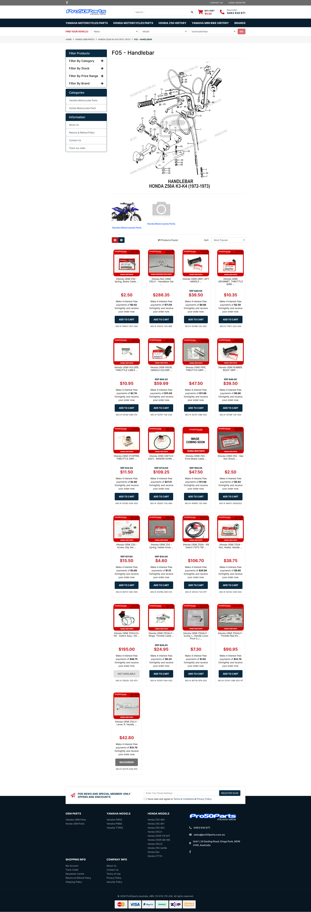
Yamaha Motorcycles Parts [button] (87, 23)
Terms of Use (114, 873)
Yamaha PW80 (114, 823)
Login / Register (236, 2)
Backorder (127, 762)
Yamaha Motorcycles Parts (83, 100)
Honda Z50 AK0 (156, 819)
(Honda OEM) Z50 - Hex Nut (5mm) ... (230, 457)
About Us (74, 124)
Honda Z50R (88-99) (159, 839)
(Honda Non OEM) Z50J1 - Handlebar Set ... (161, 281)
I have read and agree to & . (179, 799)
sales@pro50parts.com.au (209, 834)
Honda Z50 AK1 (156, 823)
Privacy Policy (204, 799)
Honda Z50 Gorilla (157, 848)
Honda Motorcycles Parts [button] (133, 23)
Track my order (77, 148)
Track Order (72, 869)
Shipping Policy (74, 881)
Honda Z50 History (172, 23)
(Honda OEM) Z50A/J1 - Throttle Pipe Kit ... (230, 634)
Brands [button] (239, 23)
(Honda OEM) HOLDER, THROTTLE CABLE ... (126, 368)
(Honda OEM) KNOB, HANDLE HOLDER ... (161, 368)
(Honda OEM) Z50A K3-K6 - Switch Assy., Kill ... (126, 634)
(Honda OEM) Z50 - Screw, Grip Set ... (126, 546)
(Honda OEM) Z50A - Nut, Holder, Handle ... (230, 546)
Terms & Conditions (183, 799)
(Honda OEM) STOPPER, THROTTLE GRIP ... (127, 457)
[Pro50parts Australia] (86, 11)
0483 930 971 (236, 13)
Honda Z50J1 (155, 831)
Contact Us (75, 140)
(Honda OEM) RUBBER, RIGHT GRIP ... (230, 368)
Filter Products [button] (79, 53)
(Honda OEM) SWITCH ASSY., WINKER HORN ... (161, 457)
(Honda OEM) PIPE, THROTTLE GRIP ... (196, 368)
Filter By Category (81, 61)
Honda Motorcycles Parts (82, 108)
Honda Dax (154, 852)
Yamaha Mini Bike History (210, 23)
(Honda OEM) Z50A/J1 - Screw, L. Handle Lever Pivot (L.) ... (196, 636)
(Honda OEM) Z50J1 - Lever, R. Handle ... (126, 723)
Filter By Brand (79, 83)
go (241, 31)
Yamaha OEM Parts (76, 819)
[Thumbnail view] (115, 240)
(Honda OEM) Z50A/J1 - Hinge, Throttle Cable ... (161, 634)
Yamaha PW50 (114, 819)
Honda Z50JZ (155, 843)
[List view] (121, 240)
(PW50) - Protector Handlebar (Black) (28, 900)
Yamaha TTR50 (115, 827)
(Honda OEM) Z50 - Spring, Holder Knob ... (161, 546)
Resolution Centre (75, 873)
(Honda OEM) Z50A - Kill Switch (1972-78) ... (196, 546)
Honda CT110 (155, 856)
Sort (206, 240)
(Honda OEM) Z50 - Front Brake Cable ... (196, 457)
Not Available (126, 673)
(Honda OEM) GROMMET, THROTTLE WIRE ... (230, 281)
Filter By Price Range (83, 76)
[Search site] (192, 12)
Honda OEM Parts (75, 823)
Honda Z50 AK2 (156, 827)
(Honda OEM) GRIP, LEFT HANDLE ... (196, 280)
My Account (72, 865)
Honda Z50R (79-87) (159, 835)
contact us (216, 2)
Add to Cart (126, 319)
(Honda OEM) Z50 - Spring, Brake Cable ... (126, 280)
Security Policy (114, 881)
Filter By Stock (79, 68)
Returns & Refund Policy (82, 132)
